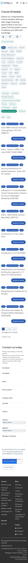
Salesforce (14, 83)
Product (4, 104)
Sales (8, 117)
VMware (19, 51)
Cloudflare (11, 62)
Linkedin (19, 528)
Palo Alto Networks (7, 80)
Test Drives (12, 104)
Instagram (20, 531)
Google (4, 73)
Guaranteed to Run (7, 41)
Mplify (16, 73)
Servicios (4, 524)
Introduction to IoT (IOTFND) (13, 253)
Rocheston (5, 83)
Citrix (3, 62)
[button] (18, 3)
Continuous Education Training (11, 100)
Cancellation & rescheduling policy (20, 517)
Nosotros (18, 485)
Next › (9, 329)
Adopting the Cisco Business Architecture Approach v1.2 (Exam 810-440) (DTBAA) (13, 272)
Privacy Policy (18, 453)
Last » (14, 329)
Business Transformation (9, 111)
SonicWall (22, 83)
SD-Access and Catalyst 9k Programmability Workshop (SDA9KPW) (12, 313)
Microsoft (5, 51)
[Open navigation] (26, 3)
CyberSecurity (6, 65)
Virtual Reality (6, 107)
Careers (17, 491)
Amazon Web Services (8, 55)
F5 (11, 69)
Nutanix (4, 76)
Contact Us (18, 488)
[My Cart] (23, 3)
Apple (12, 51)
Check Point (20, 58)
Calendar (4, 514)
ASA (3, 117)
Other (19, 76)
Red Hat (23, 80)
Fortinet (22, 47)
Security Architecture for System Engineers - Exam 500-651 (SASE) (13, 171)
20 (10, 332)
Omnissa (11, 76)
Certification (15, 93)
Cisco (3, 47)
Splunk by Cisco (12, 47)
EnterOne (5, 69)
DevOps (15, 65)
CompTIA (19, 62)
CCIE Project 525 (6, 511)
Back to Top (7, 337)
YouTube (20, 534)
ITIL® (10, 73)
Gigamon (17, 69)
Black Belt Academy (7, 97)
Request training (18, 139)
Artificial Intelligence (8, 58)
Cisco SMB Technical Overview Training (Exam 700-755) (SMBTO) (13, 130)
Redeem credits (6, 508)
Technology (5, 93)
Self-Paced (22, 111)
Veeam (4, 87)
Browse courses (6, 485)
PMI (17, 80)
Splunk (15, 107)
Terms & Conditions (13, 451)
